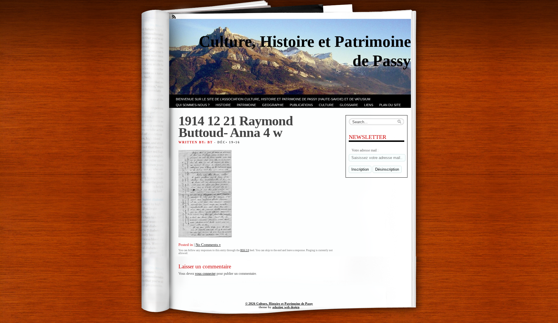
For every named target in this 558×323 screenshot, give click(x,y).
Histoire (223, 105)
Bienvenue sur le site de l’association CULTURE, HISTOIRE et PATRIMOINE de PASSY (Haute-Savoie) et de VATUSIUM (273, 99)
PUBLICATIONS (301, 105)
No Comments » (208, 244)
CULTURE (326, 105)
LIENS (368, 105)
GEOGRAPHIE (273, 105)
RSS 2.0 (244, 250)
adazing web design (285, 307)
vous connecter (205, 274)
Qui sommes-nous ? (193, 105)
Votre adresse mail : (365, 150)
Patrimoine (246, 105)
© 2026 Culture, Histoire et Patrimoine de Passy (279, 303)
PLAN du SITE (390, 105)
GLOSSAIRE (349, 105)
